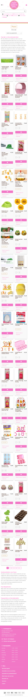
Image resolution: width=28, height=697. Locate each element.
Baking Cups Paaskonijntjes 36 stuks (5, 495)
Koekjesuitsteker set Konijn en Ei (19, 438)
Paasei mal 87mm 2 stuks (5, 325)
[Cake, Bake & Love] (14, 5)
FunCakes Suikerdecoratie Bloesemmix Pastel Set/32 (5, 125)
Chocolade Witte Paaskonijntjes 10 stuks (18, 124)
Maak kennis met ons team (7, 676)
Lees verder (4, 246)
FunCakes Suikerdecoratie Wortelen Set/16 (5, 96)
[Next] (20, 568)
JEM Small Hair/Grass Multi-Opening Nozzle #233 (5, 269)
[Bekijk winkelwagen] (26, 4)
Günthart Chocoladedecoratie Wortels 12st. (5, 438)
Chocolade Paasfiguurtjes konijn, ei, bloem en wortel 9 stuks (5, 183)
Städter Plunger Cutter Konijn (5, 523)
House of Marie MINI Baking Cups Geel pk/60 (19, 297)
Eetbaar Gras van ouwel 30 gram (5, 212)
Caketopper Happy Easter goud (18, 551)
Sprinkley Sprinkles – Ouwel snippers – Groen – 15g (5, 67)
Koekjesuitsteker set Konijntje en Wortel (5, 353)
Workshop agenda (6, 668)
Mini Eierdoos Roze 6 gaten (19, 466)
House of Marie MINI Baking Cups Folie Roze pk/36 (19, 96)
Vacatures (4, 681)
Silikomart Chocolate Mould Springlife (18, 523)
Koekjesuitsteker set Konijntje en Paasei (5, 296)
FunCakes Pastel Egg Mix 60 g (19, 381)
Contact (3, 683)
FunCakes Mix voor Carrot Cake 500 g (18, 153)
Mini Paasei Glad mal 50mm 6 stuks (5, 466)
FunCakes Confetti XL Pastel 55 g (5, 381)
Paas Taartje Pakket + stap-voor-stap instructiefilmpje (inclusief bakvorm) (19, 184)
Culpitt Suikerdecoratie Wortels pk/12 (18, 67)
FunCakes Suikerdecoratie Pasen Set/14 (5, 551)
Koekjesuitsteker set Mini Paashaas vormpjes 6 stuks (19, 410)
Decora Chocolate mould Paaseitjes (18, 268)
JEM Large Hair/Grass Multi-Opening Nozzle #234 (5, 154)
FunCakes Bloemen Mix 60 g (18, 494)
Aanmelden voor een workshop (8, 671)
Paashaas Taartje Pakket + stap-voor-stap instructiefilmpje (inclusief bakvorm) (5, 241)
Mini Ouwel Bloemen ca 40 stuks (19, 325)
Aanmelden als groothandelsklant (9, 673)
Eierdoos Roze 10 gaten (18, 353)
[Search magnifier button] (25, 11)
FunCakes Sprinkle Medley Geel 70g (5, 410)
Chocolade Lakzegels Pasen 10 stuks (19, 212)
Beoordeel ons (5, 678)
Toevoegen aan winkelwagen (7, 75)
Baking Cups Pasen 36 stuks (18, 240)
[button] (2, 4)
